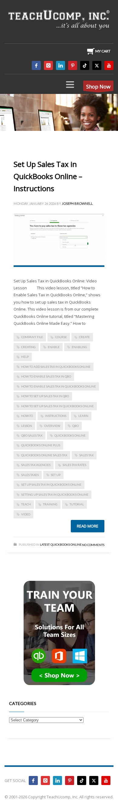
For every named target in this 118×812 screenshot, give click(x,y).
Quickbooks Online (66, 544)
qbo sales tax (31, 435)
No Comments (93, 545)
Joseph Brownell (77, 203)
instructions (55, 416)
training (50, 504)
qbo (75, 426)
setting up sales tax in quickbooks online (54, 494)
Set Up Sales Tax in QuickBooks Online (51, 484)
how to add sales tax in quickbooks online (55, 366)
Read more (87, 526)
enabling (79, 347)
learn (83, 416)
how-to (27, 416)
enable (54, 347)
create (84, 337)
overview (52, 426)
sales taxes (30, 475)
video (25, 514)
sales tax (86, 455)
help (25, 356)
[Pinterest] (72, 65)
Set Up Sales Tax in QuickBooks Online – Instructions (48, 176)
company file (32, 337)
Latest (44, 544)
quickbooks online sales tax (44, 455)
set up (56, 475)
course (61, 337)
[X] (96, 65)
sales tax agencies (36, 465)
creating (28, 347)
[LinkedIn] (60, 65)
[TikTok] (84, 65)
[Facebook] (36, 65)
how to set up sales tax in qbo (45, 396)
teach (26, 504)
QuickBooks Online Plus (40, 445)
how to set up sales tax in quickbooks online (57, 406)
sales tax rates (74, 465)
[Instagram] (48, 65)
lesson (26, 426)
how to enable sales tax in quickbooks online (58, 386)
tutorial (77, 504)
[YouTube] (108, 65)
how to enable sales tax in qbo (46, 376)
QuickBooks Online (70, 435)
